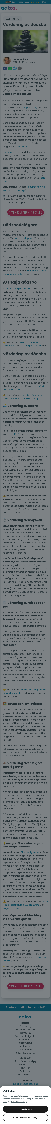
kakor (5, 1101)
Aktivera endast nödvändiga (25, 1117)
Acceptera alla (25, 1109)
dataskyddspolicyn (19, 1101)
